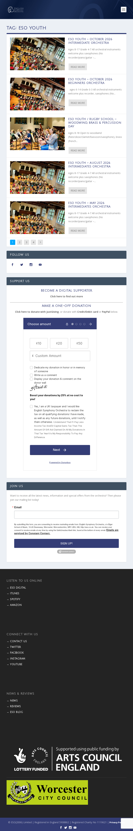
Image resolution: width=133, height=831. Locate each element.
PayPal (106, 311)
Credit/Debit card (87, 311)
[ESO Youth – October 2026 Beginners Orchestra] (37, 94)
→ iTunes (13, 593)
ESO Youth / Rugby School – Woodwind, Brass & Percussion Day (94, 123)
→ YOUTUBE (14, 664)
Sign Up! (66, 543)
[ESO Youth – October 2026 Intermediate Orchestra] (37, 54)
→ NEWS (12, 700)
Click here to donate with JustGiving (37, 311)
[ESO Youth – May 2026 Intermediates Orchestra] (37, 217)
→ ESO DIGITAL (16, 587)
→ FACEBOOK (15, 652)
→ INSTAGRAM (16, 658)
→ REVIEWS (14, 706)
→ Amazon (14, 605)
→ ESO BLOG (15, 712)
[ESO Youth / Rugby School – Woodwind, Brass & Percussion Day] (37, 133)
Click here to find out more (66, 296)
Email (17, 507)
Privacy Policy (117, 822)
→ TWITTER (14, 647)
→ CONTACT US (17, 641)
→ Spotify (13, 599)
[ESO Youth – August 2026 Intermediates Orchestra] (37, 177)
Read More (78, 66)
